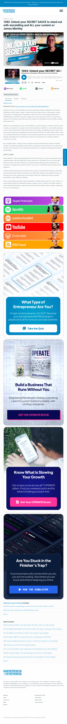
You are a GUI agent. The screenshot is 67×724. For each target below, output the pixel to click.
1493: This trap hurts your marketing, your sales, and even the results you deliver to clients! (28, 606)
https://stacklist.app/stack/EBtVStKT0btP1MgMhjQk (32, 106)
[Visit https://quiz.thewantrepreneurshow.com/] (33, 296)
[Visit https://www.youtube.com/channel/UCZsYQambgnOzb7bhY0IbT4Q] (33, 227)
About (5, 697)
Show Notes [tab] (8, 99)
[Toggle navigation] (61, 11)
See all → (5, 614)
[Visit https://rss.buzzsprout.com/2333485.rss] (33, 246)
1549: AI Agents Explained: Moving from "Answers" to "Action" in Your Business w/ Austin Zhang (30, 641)
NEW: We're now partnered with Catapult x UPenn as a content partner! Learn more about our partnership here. (33, 3)
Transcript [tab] (24, 99)
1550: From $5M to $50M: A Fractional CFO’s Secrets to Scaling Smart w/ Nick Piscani (27, 637)
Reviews (5, 705)
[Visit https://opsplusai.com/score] (33, 470)
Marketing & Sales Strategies (13, 603)
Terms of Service (39, 702)
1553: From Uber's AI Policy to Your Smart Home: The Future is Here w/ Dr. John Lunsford (28, 625)
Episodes (5, 695)
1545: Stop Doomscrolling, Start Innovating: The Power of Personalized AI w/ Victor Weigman (29, 657)
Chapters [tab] (16, 99)
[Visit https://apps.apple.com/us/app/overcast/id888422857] (33, 236)
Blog (4, 702)
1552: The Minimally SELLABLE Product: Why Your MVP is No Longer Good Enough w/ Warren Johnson (32, 629)
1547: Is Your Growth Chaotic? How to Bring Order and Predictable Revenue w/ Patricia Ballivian (30, 649)
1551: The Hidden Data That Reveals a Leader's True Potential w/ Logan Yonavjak (26, 633)
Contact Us (6, 700)
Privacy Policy (38, 700)
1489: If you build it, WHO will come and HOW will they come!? (21, 610)
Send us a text (7, 103)
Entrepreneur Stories (40, 695)
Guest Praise (38, 697)
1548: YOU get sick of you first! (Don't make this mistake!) (19, 645)
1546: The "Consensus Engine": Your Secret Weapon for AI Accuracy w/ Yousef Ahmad (27, 653)
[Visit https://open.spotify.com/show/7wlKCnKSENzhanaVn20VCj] (33, 209)
